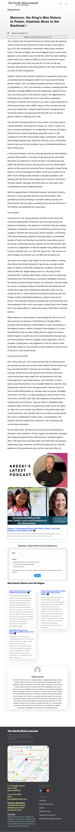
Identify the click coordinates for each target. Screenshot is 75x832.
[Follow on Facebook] (40, 790)
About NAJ (42, 800)
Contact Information (46, 804)
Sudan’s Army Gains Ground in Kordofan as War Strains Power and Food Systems (53, 592)
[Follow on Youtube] (47, 790)
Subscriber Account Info (47, 815)
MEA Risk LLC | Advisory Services (50, 819)
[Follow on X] (44, 790)
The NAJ (41, 677)
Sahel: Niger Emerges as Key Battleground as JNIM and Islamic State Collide (21, 632)
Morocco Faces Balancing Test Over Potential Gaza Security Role (20, 592)
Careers (41, 808)
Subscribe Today (44, 811)
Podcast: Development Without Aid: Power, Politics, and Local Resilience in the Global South (34, 529)
